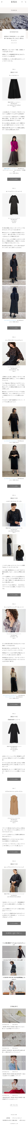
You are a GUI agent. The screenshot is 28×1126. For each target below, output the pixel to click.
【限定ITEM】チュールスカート (10, 168)
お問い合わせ (22, 1120)
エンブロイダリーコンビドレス (11, 440)
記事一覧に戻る (14, 1104)
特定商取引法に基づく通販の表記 (10, 1120)
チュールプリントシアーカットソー (10, 695)
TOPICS (14, 10)
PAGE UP (14, 1114)
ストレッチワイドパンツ (10, 696)
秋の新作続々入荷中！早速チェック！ (14, 933)
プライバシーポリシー (17, 1118)
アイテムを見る (14, 179)
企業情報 (8, 1118)
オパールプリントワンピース (10, 320)
